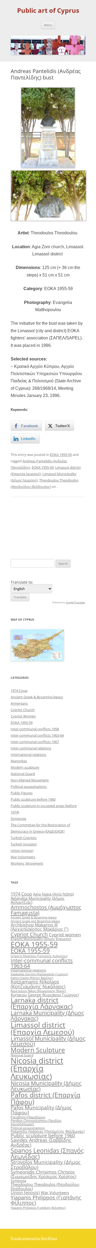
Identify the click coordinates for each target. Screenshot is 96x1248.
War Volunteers (23, 856)
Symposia (18, 818)
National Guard (23, 773)
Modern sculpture (25, 767)
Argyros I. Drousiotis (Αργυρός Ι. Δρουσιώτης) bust (67, 527)
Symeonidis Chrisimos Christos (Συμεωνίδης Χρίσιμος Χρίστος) (43, 1174)
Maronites (19, 761)
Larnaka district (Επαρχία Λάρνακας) (42, 1003)
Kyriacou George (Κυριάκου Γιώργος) (45, 994)
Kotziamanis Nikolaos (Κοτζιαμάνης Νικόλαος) (38, 984)
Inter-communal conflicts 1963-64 (37, 735)
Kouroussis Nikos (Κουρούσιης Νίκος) (38, 991)
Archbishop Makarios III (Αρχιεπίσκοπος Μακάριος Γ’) (40, 927)
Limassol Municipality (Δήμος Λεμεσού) (48, 1041)
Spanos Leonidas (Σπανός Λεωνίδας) (47, 1153)
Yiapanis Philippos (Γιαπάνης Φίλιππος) (46, 1200)
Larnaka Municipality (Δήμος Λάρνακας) (47, 1015)
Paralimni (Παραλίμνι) (28, 1117)
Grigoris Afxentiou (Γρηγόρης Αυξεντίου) (39, 956)
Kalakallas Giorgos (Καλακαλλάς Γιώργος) (39, 974)
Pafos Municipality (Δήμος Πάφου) (41, 1110)
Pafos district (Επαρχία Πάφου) (45, 1098)
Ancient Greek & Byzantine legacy (37, 697)
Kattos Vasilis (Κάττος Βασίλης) (32, 978)
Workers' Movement (27, 863)
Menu (48, 25)
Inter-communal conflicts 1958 (35, 729)
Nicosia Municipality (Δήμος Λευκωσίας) (46, 1086)
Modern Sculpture (38, 1049)
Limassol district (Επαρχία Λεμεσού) (42, 1028)
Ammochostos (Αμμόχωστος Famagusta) (46, 909)
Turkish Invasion (24, 844)
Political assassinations (29, 786)
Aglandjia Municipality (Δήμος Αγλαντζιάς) (38, 900)
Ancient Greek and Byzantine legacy (35, 921)
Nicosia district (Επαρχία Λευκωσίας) (37, 1068)
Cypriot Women (23, 716)
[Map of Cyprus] (37, 659)
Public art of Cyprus (48, 10)
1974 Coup (19, 690)
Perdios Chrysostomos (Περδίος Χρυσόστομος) (36, 1122)
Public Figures (22, 792)
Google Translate (75, 602)
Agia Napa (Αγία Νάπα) (53, 894)
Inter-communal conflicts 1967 (35, 741)
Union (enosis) (22, 850)
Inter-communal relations (31, 748)
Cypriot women (65, 935)
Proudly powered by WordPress (34, 1238)
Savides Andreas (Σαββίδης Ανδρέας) (41, 1142)
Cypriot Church (23, 709)
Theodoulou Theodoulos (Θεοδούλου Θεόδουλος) (45, 1186)
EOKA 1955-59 (61, 454)
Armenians (19, 703)
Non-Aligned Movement (30, 780)
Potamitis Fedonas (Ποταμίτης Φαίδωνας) (48, 1131)
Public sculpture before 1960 (33, 799)
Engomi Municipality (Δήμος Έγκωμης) (41, 938)
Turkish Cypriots (24, 837)
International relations (28, 754)
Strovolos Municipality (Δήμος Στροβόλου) (46, 1164)
